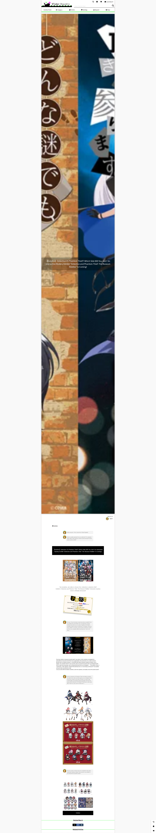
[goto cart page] (101, 2)
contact (109, 2)
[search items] (113, 5)
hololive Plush (47, 10)
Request (96, 10)
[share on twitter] (74, 825)
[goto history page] (93, 2)
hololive (55, 526)
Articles (72, 10)
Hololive (84, 813)
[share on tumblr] (81, 825)
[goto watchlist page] (97, 2)
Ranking (84, 10)
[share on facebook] (78, 825)
